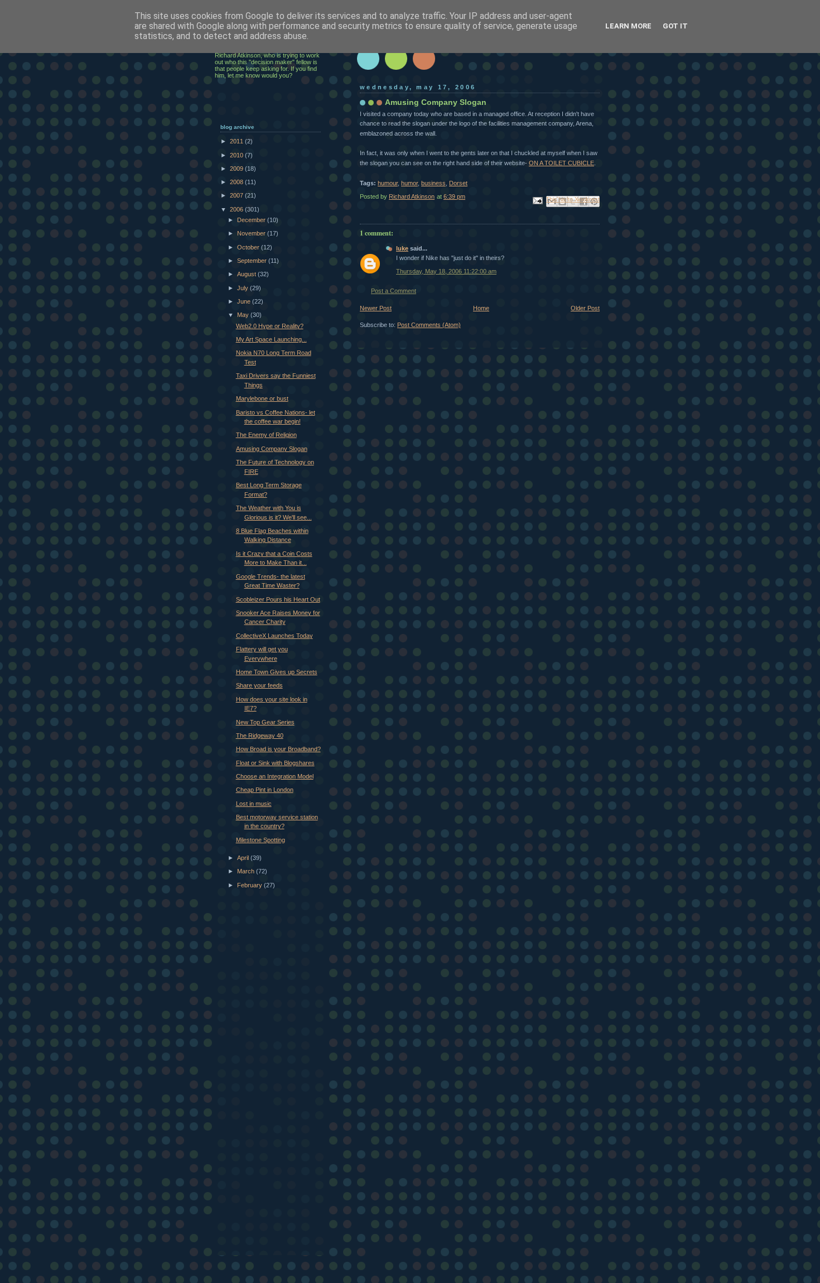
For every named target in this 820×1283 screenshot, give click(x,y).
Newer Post (376, 308)
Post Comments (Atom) (429, 324)
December (252, 220)
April (243, 857)
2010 (237, 155)
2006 (237, 209)
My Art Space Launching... (271, 339)
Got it (675, 26)
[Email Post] (537, 199)
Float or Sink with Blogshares (275, 763)
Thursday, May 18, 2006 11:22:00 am (446, 271)
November (252, 233)
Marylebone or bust (262, 398)
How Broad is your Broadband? (278, 749)
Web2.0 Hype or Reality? (269, 326)
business (433, 183)
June (244, 301)
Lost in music (254, 803)
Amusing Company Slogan (271, 448)
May (243, 314)
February (250, 885)
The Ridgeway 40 (259, 735)
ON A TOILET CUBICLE (561, 163)
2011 (237, 141)
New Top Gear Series (265, 722)
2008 (237, 182)
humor (409, 183)
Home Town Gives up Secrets (276, 672)
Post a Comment (393, 290)
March (246, 871)
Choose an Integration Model (274, 776)
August (247, 274)
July (243, 288)
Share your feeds (259, 685)
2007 (237, 195)
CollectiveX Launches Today (274, 635)
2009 (237, 168)
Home (481, 308)
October (249, 247)
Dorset (458, 183)
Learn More (628, 26)
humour (388, 183)
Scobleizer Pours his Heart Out (278, 599)
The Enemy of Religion (266, 434)
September (252, 260)
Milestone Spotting (260, 840)
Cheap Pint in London (264, 789)
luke (402, 248)
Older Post (585, 308)
